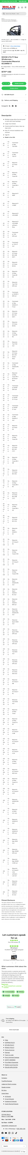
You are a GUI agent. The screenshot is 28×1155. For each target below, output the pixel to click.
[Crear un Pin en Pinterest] (15, 106)
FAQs (6, 1040)
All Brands (8, 1096)
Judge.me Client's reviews (9, 1084)
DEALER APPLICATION (11, 1067)
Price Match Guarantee (11, 1062)
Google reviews (6, 1087)
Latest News (5, 1093)
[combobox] (14, 13)
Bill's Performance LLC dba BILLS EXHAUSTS (14, 1151)
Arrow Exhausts (9, 1099)
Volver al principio (14, 1029)
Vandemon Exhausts (11, 1101)
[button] (22, 7)
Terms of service (9, 1050)
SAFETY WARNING (10, 1060)
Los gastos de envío (7, 74)
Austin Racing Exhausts (11, 1104)
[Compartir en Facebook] (12, 106)
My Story (4, 1090)
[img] (14, 940)
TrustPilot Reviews (7, 1081)
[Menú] (25, 7)
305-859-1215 (21, 1129)
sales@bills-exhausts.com (9, 1125)
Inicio (3, 18)
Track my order (9, 1055)
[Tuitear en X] (9, 106)
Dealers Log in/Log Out (11, 1065)
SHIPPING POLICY (10, 1042)
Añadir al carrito (19, 83)
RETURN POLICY (9, 1045)
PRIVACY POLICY (9, 1047)
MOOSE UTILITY (5, 39)
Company (4, 1078)
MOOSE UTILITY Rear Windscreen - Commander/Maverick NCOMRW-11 (9, 20)
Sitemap (7, 1052)
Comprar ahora (14, 88)
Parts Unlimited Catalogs (12, 1057)
